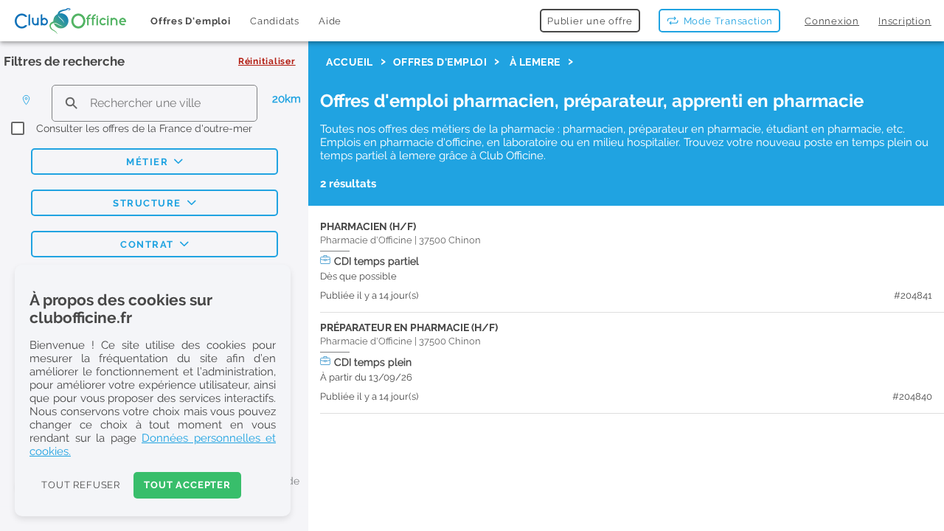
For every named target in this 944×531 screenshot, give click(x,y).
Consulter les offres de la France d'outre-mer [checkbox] (144, 128)
